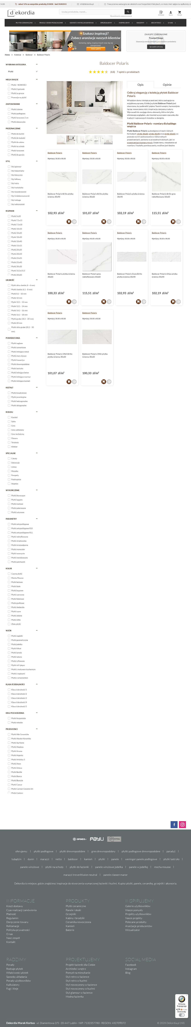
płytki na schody (54, 867)
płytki (102, 859)
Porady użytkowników (18, 980)
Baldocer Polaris (55, 153)
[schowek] (74, 221)
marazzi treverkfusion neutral (80, 874)
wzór (8, 630)
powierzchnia (13, 338)
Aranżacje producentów (138, 926)
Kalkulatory (12, 984)
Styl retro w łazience (77, 976)
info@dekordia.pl (72, 4)
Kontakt (10, 942)
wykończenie (12, 490)
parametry (11, 519)
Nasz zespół (13, 938)
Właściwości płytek (17, 972)
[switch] (182, 1015)
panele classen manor (115, 874)
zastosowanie (13, 104)
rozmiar (10, 211)
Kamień (70, 926)
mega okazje (12, 79)
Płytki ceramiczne (24, 23)
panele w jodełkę (138, 867)
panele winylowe (29, 867)
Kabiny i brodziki (75, 918)
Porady (10, 964)
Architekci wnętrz (76, 968)
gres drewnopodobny (103, 851)
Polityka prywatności (18, 930)
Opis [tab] (140, 84)
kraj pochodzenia (15, 713)
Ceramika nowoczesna (78, 922)
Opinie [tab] (167, 84)
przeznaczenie (13, 128)
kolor (9, 568)
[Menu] (186, 996)
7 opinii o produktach (128, 71)
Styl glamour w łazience (79, 992)
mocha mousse (162, 867)
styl (8, 161)
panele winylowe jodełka (109, 867)
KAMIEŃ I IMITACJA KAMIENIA (82, 23)
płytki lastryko (171, 859)
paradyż (171, 851)
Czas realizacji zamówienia (21, 910)
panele (115, 859)
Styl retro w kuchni (76, 980)
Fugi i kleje (12, 988)
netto (59, 859)
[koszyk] (69, 221)
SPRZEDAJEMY (106, 23)
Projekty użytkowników (138, 914)
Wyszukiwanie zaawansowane (121, 16)
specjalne (11, 453)
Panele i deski (73, 910)
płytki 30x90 (154, 134)
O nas (9, 934)
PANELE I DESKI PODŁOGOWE (51, 23)
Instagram (131, 968)
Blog (127, 972)
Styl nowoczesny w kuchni (80, 988)
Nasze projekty (133, 918)
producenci (12, 729)
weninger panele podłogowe (141, 859)
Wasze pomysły (134, 910)
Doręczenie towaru (17, 922)
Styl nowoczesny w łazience (81, 984)
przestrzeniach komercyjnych (140, 142)
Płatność (11, 914)
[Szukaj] (128, 11)
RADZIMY (140, 23)
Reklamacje (12, 926)
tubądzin (16, 859)
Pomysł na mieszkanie (78, 972)
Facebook (130, 964)
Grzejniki (71, 914)
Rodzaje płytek (14, 968)
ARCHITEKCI (156, 23)
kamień (88, 859)
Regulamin (12, 918)
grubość (10, 280)
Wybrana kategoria (16, 64)
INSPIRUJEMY (124, 23)
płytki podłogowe (43, 851)
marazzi (44, 859)
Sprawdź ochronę (156, 47)
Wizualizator (132, 930)
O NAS (170, 23)
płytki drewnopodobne (72, 851)
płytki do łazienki (79, 867)
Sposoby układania (16, 976)
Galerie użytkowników (137, 906)
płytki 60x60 (169, 134)
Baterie (70, 930)
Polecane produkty (135, 922)
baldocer (73, 859)
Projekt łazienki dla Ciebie (80, 964)
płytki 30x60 (142, 134)
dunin (31, 859)
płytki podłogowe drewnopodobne (141, 851)
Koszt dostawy (14, 906)
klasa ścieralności (15, 684)
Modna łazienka (74, 996)
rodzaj (9, 412)
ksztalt (9, 387)
